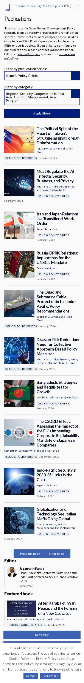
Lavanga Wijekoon (30, 450)
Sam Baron (11, 450)
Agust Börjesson (47, 148)
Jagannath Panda (47, 485)
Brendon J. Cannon (48, 316)
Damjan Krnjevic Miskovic (49, 619)
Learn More (50, 676)
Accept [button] (30, 676)
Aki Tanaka (53, 450)
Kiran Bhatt (43, 186)
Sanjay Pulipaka (70, 397)
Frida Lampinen (46, 268)
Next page (56, 553)
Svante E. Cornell (17, 619)
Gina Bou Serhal (46, 524)
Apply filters (42, 113)
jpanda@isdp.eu (29, 54)
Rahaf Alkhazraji (65, 527)
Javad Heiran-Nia (47, 229)
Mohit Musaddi (46, 397)
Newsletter (42, 634)
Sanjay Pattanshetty (54, 190)
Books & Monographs (25, 625)
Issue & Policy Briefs (21, 158)
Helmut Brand (66, 362)
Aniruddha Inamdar (64, 186)
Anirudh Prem (60, 359)
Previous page (30, 553)
